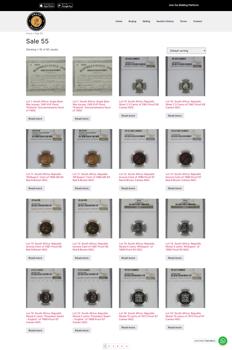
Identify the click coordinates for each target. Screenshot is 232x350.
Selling (146, 21)
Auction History (165, 21)
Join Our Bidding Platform (184, 5)
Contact (197, 21)
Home (119, 21)
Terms (183, 21)
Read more (35, 118)
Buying (132, 21)
